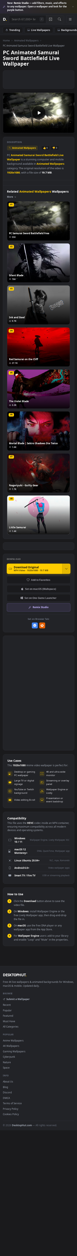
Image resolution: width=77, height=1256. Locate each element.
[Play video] (39, 113)
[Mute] (62, 129)
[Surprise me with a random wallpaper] (50, 19)
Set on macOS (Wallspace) (40, 589)
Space (6, 1067)
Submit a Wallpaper (17, 999)
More (10, 196)
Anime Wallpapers (13, 1040)
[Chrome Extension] (35, 625)
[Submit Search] (59, 19)
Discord (7, 1092)
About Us (8, 1081)
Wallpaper (13, 159)
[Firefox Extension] (42, 625)
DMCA (6, 1098)
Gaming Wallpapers (14, 1051)
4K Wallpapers (11, 1045)
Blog (5, 1087)
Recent (7, 1004)
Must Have (9, 1021)
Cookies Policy (11, 1114)
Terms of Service (12, 1103)
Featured (8, 1015)
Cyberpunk (9, 1056)
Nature (7, 1062)
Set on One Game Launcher (40, 598)
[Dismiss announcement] (73, 7)
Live (60, 155)
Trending (14, 30)
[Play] (8, 129)
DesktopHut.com (22, 1125)
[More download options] (66, 569)
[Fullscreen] (69, 129)
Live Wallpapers (40, 30)
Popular (7, 1010)
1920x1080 (13, 172)
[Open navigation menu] (70, 19)
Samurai (29, 155)
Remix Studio (40, 607)
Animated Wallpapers (26, 40)
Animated (17, 155)
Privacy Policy (10, 1108)
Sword (40, 155)
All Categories (10, 1026)
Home (6, 40)
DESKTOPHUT (14, 974)
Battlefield (51, 155)
